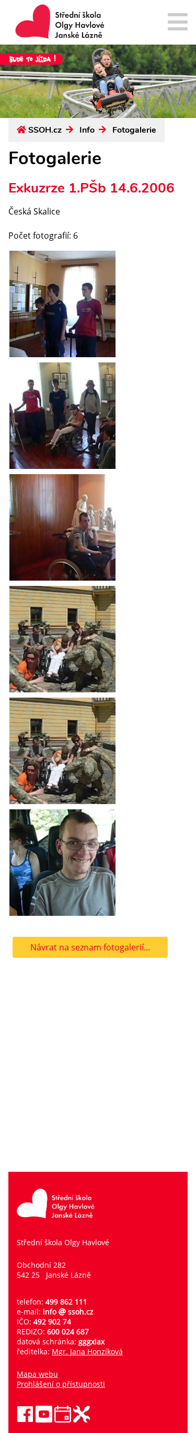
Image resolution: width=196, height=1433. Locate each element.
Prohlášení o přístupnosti (61, 1384)
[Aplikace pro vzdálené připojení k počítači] (81, 1420)
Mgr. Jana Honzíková (87, 1351)
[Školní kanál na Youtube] (44, 1420)
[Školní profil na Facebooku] (25, 1420)
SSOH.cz (45, 130)
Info (87, 130)
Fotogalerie (134, 130)
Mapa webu (37, 1374)
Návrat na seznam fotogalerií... (90, 947)
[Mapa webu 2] (178, 22)
